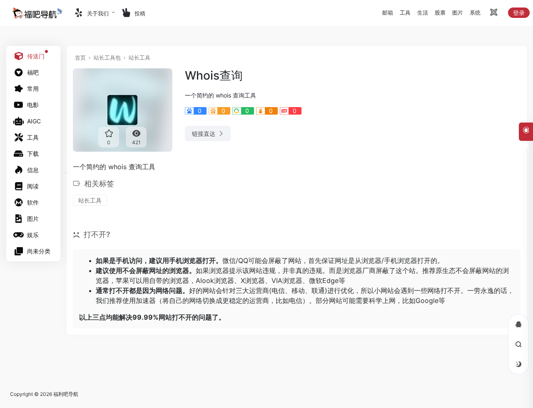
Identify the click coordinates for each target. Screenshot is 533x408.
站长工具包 (107, 57)
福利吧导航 (65, 394)
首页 (80, 57)
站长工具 (139, 57)
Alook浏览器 (215, 280)
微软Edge (324, 280)
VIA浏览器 (286, 280)
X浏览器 (253, 280)
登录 (519, 12)
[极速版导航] (493, 13)
